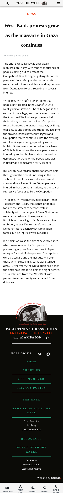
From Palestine (31, 421)
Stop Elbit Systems (31, 468)
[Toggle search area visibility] (6, 3)
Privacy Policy (32, 387)
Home (31, 361)
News (31, 14)
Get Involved (31, 379)
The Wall (31, 399)
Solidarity (31, 425)
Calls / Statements (31, 429)
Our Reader (31, 460)
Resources (31, 438)
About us (31, 370)
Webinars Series (31, 464)
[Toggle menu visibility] (57, 3)
